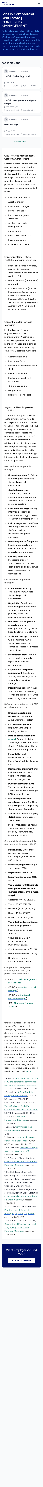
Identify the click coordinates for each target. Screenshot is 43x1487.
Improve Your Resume (21, 1260)
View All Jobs (20, 141)
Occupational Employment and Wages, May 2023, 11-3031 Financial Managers (20, 1227)
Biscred (12, 739)
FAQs (28, 1071)
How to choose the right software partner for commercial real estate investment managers (21, 1081)
